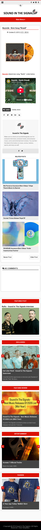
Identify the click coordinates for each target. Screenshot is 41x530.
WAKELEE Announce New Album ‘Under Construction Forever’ (17, 249)
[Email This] (20, 32)
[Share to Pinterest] (28, 32)
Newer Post (7, 257)
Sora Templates (24, 528)
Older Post (34, 257)
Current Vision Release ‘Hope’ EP (14, 218)
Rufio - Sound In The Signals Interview (18, 307)
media (14, 110)
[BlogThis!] (22, 32)
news (18, 110)
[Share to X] (24, 32)
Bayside (5, 74)
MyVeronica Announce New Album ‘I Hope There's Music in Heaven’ (18, 187)
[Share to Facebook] (26, 32)
